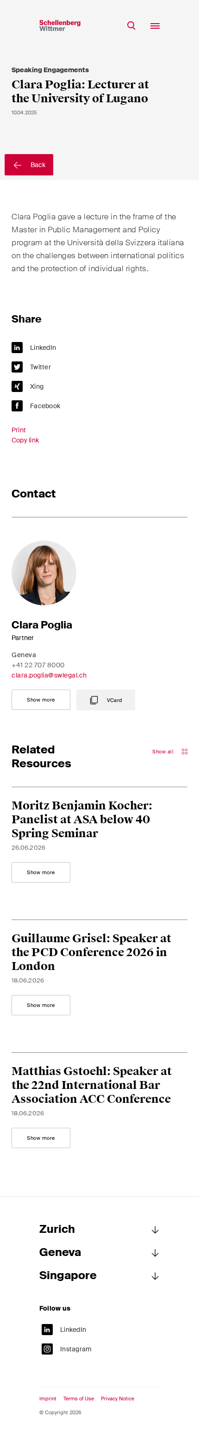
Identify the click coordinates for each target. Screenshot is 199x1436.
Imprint (47, 1398)
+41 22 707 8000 (38, 665)
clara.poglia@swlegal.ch (49, 675)
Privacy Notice (117, 1398)
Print (19, 430)
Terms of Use (78, 1398)
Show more (41, 699)
